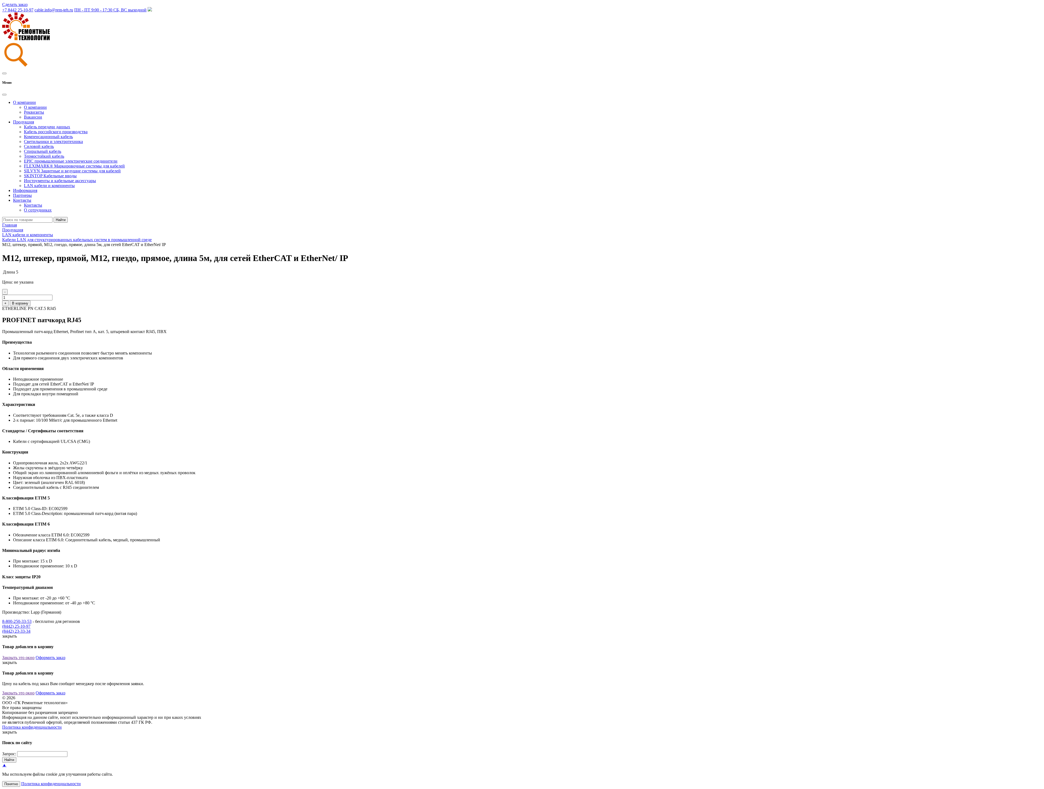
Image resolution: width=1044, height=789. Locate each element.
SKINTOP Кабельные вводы (50, 175)
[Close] (4, 94)
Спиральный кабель (42, 151)
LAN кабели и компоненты (49, 185)
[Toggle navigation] (4, 73)
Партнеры (22, 195)
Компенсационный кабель (48, 136)
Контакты (33, 205)
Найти (61, 220)
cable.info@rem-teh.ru (54, 10)
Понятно (11, 784)
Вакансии (33, 117)
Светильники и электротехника (53, 141)
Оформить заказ (50, 657)
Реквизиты (34, 112)
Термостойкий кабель (44, 156)
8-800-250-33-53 (17, 621)
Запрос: (9, 753)
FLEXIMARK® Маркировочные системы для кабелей (74, 166)
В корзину (20, 303)
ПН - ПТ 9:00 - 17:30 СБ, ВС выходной (110, 10)
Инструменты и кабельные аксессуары (60, 180)
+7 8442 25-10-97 (17, 10)
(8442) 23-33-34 (16, 631)
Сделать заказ (14, 4)
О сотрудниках (38, 210)
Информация (25, 190)
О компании (35, 107)
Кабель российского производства (56, 131)
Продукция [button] (23, 122)
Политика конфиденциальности (32, 727)
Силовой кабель (39, 146)
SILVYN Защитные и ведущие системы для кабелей (72, 171)
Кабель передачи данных (47, 127)
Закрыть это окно (18, 657)
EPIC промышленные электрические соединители (70, 161)
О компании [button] (24, 102)
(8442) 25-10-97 (16, 626)
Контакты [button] (22, 200)
